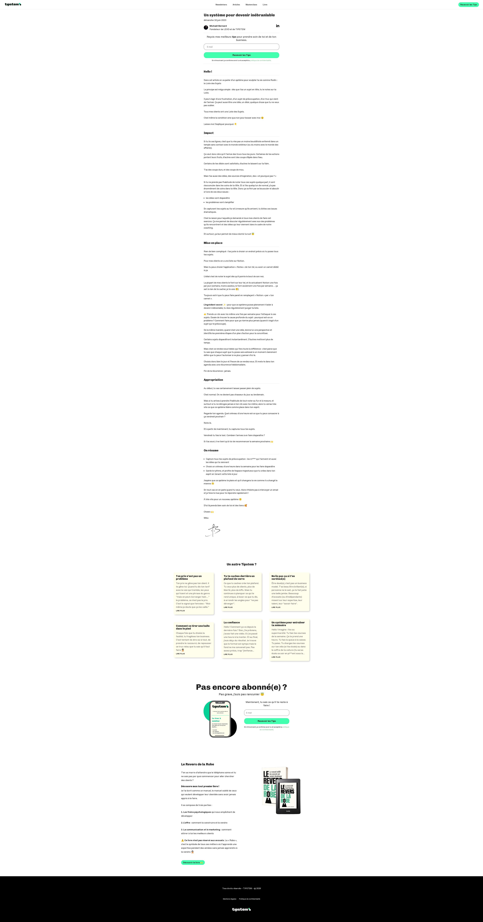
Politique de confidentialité (249, 899)
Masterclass (251, 5)
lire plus (180, 610)
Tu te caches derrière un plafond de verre (239, 577)
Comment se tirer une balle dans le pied (193, 627)
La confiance (232, 622)
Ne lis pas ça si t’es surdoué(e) (283, 577)
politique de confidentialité (260, 60)
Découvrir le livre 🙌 (193, 862)
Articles (236, 5)
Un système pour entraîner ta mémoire (288, 624)
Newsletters (221, 5)
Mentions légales (229, 899)
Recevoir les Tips (468, 4)
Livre (265, 5)
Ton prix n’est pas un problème (189, 577)
